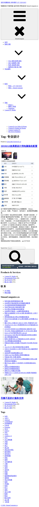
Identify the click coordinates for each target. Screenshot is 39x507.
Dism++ (10, 104)
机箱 (6, 466)
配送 (6, 496)
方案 (6, 464)
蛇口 (6, 488)
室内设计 (8, 454)
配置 (6, 494)
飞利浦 (7, 502)
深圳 (6, 468)
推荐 (6, 460)
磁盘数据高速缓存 (11, 476)
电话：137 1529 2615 (15, 86)
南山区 (7, 448)
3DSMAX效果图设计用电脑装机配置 (19, 146)
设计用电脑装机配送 (11, 337)
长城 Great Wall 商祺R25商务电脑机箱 (17, 355)
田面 (6, 472)
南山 (6, 446)
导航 (6, 103)
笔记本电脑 (8, 480)
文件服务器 (8, 462)
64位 (6, 416)
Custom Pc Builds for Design (17, 128)
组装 (6, 482)
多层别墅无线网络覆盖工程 (14, 353)
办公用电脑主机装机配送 (13, 341)
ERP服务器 (8, 423)
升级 (6, 442)
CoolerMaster (9, 421)
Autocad (7, 420)
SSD (6, 432)
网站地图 (8, 293)
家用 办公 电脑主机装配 (12, 371)
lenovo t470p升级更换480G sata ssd (16, 333)
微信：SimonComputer (15, 88)
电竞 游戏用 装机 (14, 65)
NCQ (6, 429)
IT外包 (7, 425)
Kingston (7, 427)
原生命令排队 (9, 450)
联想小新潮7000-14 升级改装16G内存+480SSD (20, 339)
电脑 (6, 474)
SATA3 (7, 431)
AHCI (6, 418)
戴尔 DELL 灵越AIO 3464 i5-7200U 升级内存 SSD (21, 323)
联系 (6, 84)
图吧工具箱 (12, 106)
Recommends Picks (10, 278)
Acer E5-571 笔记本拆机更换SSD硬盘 (17, 347)
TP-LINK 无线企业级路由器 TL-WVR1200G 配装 (21, 331)
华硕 (6, 444)
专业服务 (8, 69)
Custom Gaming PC (14, 130)
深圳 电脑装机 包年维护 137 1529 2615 (13, 2)
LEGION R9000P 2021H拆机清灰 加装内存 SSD (20, 329)
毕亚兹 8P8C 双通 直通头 (13, 357)
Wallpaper (11, 108)
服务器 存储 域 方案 (15, 67)
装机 (6, 490)
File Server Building (14, 132)
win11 (6, 434)
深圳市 (7, 470)
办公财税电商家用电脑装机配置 (15, 305)
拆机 (6, 458)
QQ (6, 291)
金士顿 (7, 500)
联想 (6, 486)
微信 (8, 291)
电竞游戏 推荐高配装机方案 (14, 301)
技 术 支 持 (8, 280)
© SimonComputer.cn (9, 505)
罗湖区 (7, 484)
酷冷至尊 (8, 498)
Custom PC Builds (10, 276)
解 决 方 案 (8, 282)
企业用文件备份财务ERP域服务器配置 (17, 303)
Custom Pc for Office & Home (17, 126)
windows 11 (8, 436)
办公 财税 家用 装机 (15, 61)
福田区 (7, 478)
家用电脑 (8, 456)
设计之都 (8, 492)
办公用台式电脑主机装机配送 (14, 309)
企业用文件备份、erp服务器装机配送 (17, 311)
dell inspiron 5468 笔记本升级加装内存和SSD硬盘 (21, 335)
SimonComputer (19, 39)
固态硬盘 (8, 452)
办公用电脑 (8, 440)
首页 (6, 42)
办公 (6, 438)
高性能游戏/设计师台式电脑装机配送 (17, 317)
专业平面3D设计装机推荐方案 (15, 307)
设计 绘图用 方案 (14, 63)
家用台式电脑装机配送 (12, 367)
